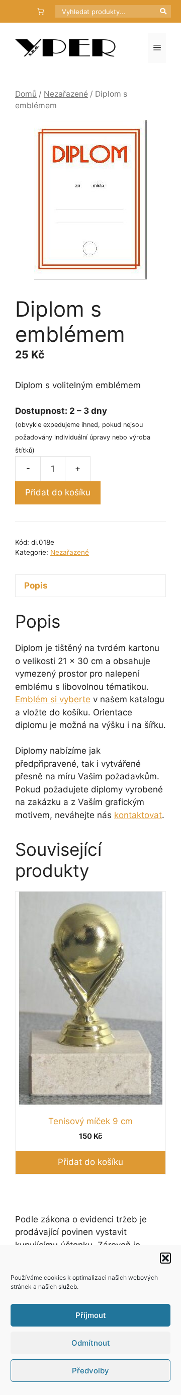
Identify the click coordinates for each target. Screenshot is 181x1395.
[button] (165, 1258)
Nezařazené (66, 94)
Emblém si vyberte (52, 699)
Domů (26, 94)
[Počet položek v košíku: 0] (41, 11)
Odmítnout (90, 1343)
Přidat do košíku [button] (90, 1162)
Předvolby (90, 1370)
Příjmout (90, 1315)
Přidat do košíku (57, 492)
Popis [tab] (36, 585)
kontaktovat (138, 815)
